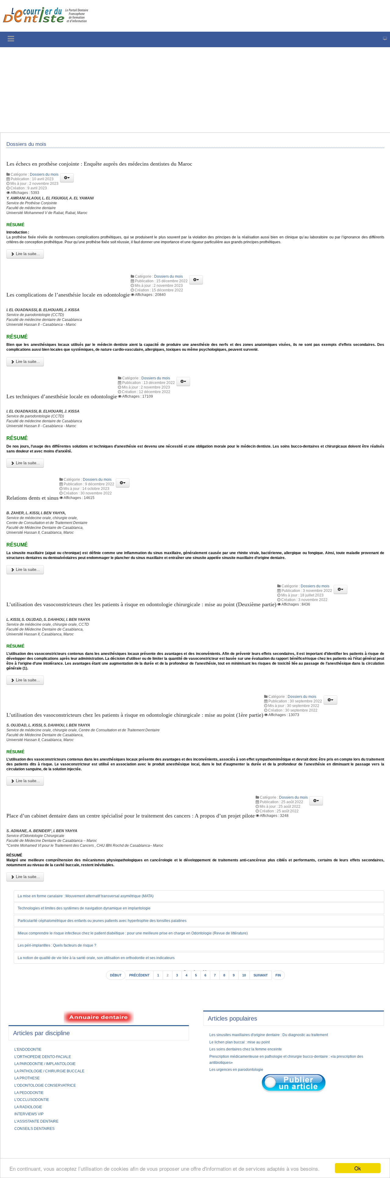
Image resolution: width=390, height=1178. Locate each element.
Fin (284, 1067)
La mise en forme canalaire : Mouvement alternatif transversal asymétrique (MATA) (99, 986)
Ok (357, 1168)
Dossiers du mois (44, 178)
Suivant (264, 1067)
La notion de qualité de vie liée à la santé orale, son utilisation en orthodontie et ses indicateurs (110, 1048)
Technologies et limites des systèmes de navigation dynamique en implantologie (96, 998)
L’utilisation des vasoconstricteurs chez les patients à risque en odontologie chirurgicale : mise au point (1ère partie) (155, 786)
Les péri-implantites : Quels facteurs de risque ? (65, 1036)
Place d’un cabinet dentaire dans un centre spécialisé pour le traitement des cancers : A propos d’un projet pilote (150, 896)
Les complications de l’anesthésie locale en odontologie (78, 307)
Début (110, 1067)
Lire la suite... (27, 267)
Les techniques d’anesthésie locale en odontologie (71, 419)
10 (246, 1067)
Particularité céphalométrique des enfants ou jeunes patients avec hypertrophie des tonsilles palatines (117, 1011)
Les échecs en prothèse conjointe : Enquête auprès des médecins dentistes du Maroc (114, 167)
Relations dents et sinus (36, 530)
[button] (67, 181)
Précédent (137, 1067)
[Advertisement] (184, 89)
